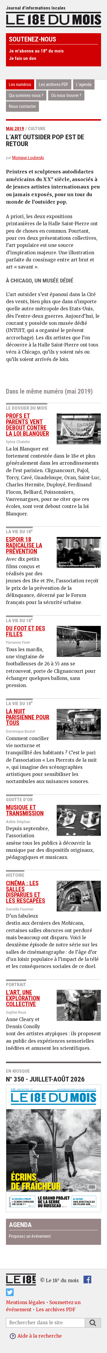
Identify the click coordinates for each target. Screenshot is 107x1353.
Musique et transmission (25, 810)
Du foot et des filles (25, 631)
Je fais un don (22, 58)
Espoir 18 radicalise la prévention (24, 545)
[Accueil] (53, 19)
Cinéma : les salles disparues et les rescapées (25, 892)
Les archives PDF (53, 84)
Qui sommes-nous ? (26, 95)
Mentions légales (25, 1302)
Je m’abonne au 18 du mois (36, 51)
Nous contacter (22, 106)
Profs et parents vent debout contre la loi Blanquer (27, 425)
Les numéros (20, 84)
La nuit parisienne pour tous (27, 717)
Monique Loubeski (28, 157)
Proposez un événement (30, 1236)
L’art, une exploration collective (23, 998)
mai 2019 (15, 128)
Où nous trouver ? (66, 95)
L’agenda (84, 84)
